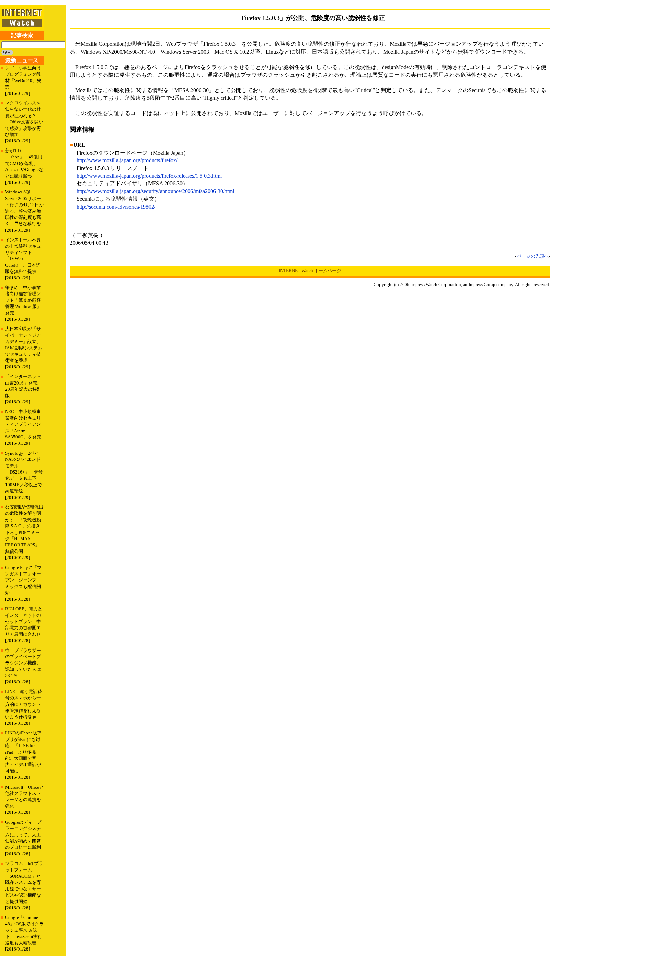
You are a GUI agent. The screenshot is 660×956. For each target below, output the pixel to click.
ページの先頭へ (533, 256)
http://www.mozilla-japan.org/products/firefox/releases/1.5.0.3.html (149, 176)
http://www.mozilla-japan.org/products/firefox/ (127, 160)
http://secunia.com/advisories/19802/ (116, 207)
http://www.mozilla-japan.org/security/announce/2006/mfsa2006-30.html (155, 191)
